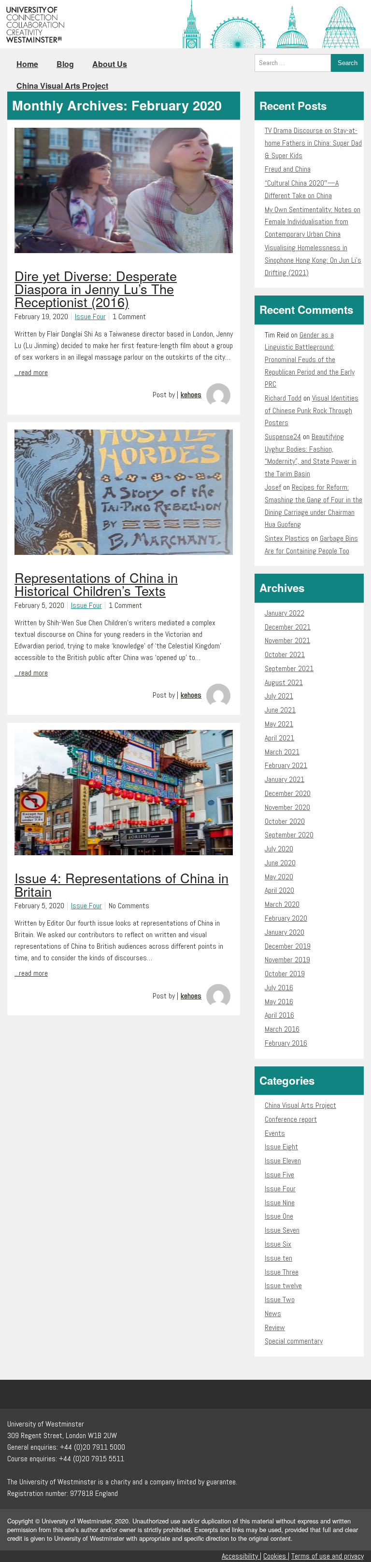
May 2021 (279, 724)
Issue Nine (280, 1203)
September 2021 (289, 668)
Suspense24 (283, 436)
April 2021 (279, 738)
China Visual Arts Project (62, 85)
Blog (65, 63)
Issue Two (280, 1299)
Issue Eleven (283, 1161)
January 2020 (284, 932)
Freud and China (288, 169)
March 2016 (282, 1029)
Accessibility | (241, 1556)
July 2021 (279, 696)
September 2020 (289, 835)
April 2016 (279, 1015)
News (273, 1313)
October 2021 (285, 654)
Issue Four (90, 316)
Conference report (291, 1119)
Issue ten (278, 1258)
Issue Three (282, 1272)
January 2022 (284, 613)
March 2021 (282, 752)
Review (275, 1327)
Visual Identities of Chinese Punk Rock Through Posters (311, 410)
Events (275, 1133)
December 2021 (288, 627)
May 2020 (279, 877)
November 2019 (287, 960)
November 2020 (287, 807)
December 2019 (288, 946)
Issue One (279, 1216)
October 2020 (285, 821)
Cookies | (276, 1556)
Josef (273, 487)
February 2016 (286, 1043)
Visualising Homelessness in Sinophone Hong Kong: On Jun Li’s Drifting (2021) (313, 259)
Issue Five (279, 1175)
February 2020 (286, 918)
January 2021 (284, 779)
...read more (31, 372)
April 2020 (279, 890)
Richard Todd (283, 398)
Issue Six (278, 1244)
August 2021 (284, 682)
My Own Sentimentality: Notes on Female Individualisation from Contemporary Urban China (312, 221)
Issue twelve (283, 1285)
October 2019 (285, 974)
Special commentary (294, 1341)
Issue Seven (282, 1230)
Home (27, 63)
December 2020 (288, 793)
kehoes (191, 395)
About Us (109, 63)
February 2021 (286, 765)
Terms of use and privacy (327, 1556)
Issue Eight (281, 1147)
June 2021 (280, 710)
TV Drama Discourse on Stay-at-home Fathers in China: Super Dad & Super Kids (313, 142)
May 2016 (279, 1001)
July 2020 (279, 849)
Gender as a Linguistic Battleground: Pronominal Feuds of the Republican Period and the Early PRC (310, 359)
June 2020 (280, 863)
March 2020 (282, 904)
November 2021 (287, 640)
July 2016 (279, 988)
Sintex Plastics (287, 538)
